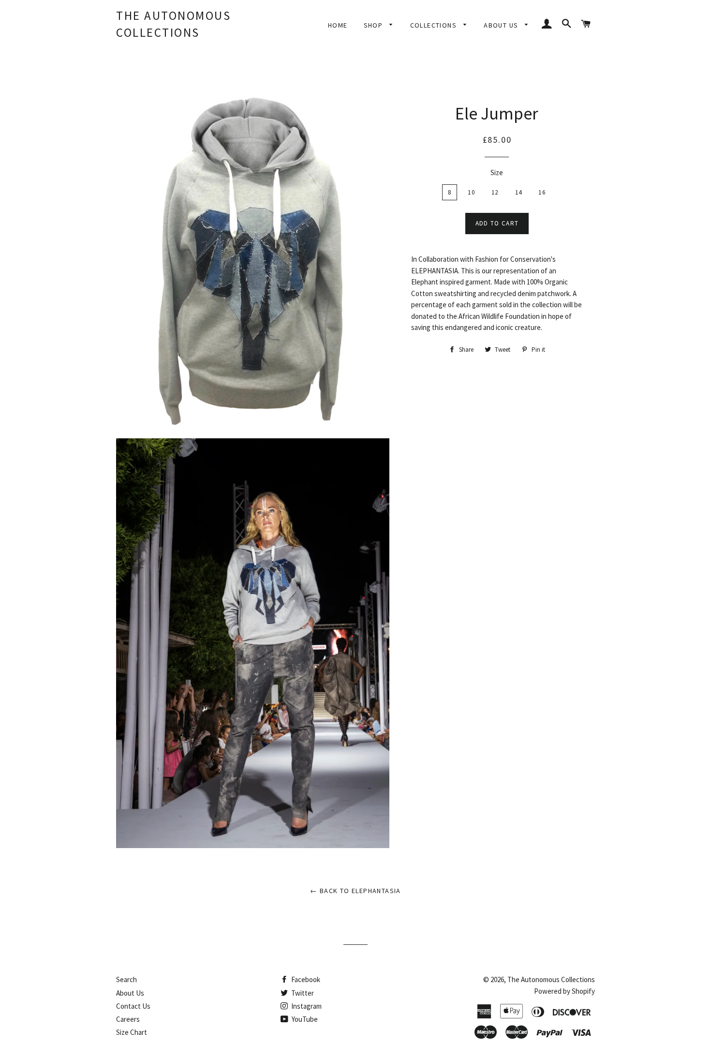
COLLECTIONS (434, 25)
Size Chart (131, 1032)
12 (495, 192)
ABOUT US (502, 25)
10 (471, 192)
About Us (130, 993)
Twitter (302, 993)
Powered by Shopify (564, 991)
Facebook (305, 979)
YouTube (304, 1019)
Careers (128, 1019)
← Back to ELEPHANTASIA (355, 890)
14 (518, 192)
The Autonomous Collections (173, 24)
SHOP (374, 25)
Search (126, 979)
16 (542, 192)
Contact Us (133, 1006)
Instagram (306, 1006)
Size (496, 172)
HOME (338, 25)
